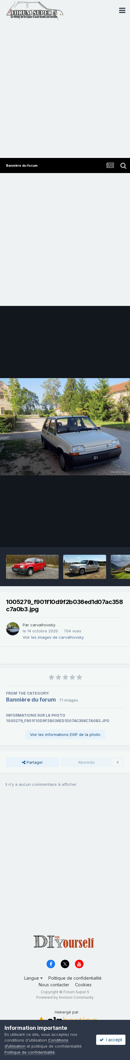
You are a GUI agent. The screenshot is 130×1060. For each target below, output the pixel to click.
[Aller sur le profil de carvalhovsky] (12, 628)
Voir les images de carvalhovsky (53, 637)
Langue (32, 978)
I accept (113, 1039)
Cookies (83, 984)
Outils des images (99, 536)
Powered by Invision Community (65, 997)
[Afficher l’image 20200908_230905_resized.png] (84, 567)
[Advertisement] (65, 90)
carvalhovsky (42, 624)
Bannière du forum (31, 699)
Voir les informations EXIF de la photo (65, 734)
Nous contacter (54, 984)
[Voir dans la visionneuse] (65, 427)
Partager (34, 762)
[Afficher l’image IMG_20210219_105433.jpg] (32, 567)
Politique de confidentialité (75, 978)
